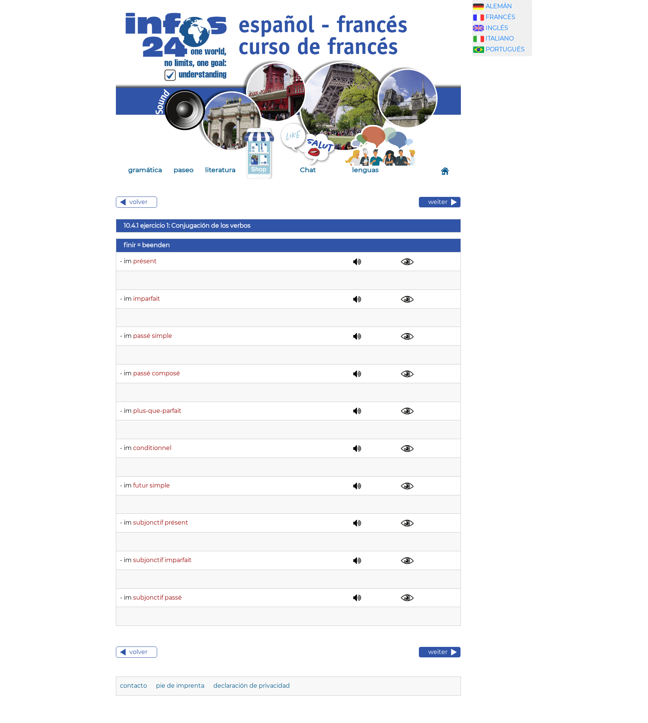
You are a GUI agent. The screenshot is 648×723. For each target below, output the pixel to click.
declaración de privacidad (251, 685)
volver (138, 202)
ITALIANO (500, 38)
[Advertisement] (507, 179)
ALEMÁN (499, 6)
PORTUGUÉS (505, 49)
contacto (134, 685)
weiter (437, 202)
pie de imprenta (181, 685)
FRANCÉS (500, 17)
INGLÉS (497, 28)
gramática (145, 170)
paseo (184, 170)
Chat (308, 170)
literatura (220, 170)
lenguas (365, 170)
